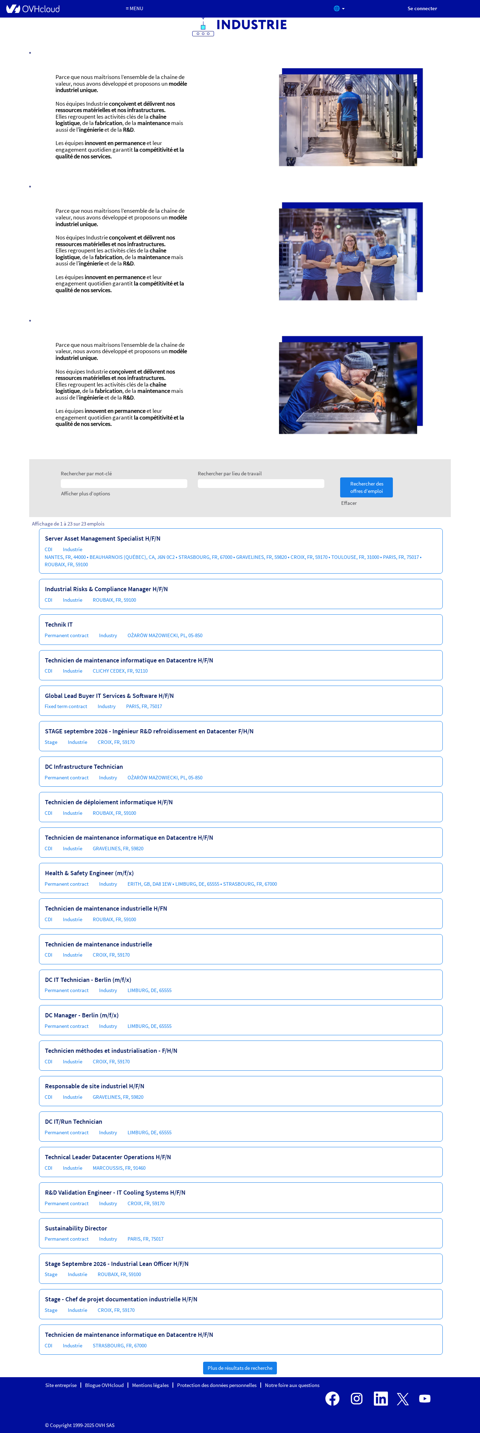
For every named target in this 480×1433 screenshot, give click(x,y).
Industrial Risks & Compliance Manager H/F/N (106, 589)
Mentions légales (150, 1385)
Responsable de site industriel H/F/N (94, 1086)
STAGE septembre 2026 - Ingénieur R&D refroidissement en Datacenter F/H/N (149, 731)
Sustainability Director (76, 1228)
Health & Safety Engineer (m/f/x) (89, 873)
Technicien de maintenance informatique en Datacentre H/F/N (129, 660)
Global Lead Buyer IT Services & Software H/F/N (109, 696)
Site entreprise (61, 1385)
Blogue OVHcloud (104, 1385)
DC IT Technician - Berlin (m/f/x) (88, 980)
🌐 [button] (337, 8)
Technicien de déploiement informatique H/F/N (109, 802)
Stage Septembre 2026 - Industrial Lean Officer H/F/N (117, 1264)
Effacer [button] (349, 503)
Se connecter (422, 8)
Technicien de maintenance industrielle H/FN (106, 908)
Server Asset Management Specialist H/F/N (103, 538)
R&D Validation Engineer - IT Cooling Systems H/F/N (115, 1192)
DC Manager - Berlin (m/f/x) (82, 1015)
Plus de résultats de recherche (240, 1368)
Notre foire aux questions (292, 1385)
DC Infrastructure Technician (84, 766)
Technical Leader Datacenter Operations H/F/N (108, 1157)
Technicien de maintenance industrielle (98, 944)
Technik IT (59, 624)
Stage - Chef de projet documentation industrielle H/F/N (121, 1299)
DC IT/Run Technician (73, 1121)
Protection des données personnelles (217, 1385)
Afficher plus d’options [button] (85, 493)
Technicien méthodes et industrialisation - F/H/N (111, 1050)
